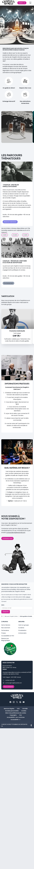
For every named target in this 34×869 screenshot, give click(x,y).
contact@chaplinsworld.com (15, 533)
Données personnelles (12, 711)
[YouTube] (23, 702)
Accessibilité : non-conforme (16, 717)
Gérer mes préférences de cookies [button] (15, 713)
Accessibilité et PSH (7, 636)
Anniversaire (22, 633)
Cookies (23, 711)
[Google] (20, 702)
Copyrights (13, 715)
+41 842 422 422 (10, 680)
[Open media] (17, 127)
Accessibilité (14, 719)
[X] (17, 702)
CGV (18, 708)
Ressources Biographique (5, 639)
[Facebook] (10, 702)
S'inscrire (5, 612)
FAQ (20, 715)
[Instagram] (14, 702)
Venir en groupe (23, 625)
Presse (3, 633)
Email (2, 605)
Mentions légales (9, 708)
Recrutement (5, 628)
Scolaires (21, 628)
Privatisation (22, 630)
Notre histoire (5, 625)
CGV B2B (24, 708)
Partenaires (5, 630)
